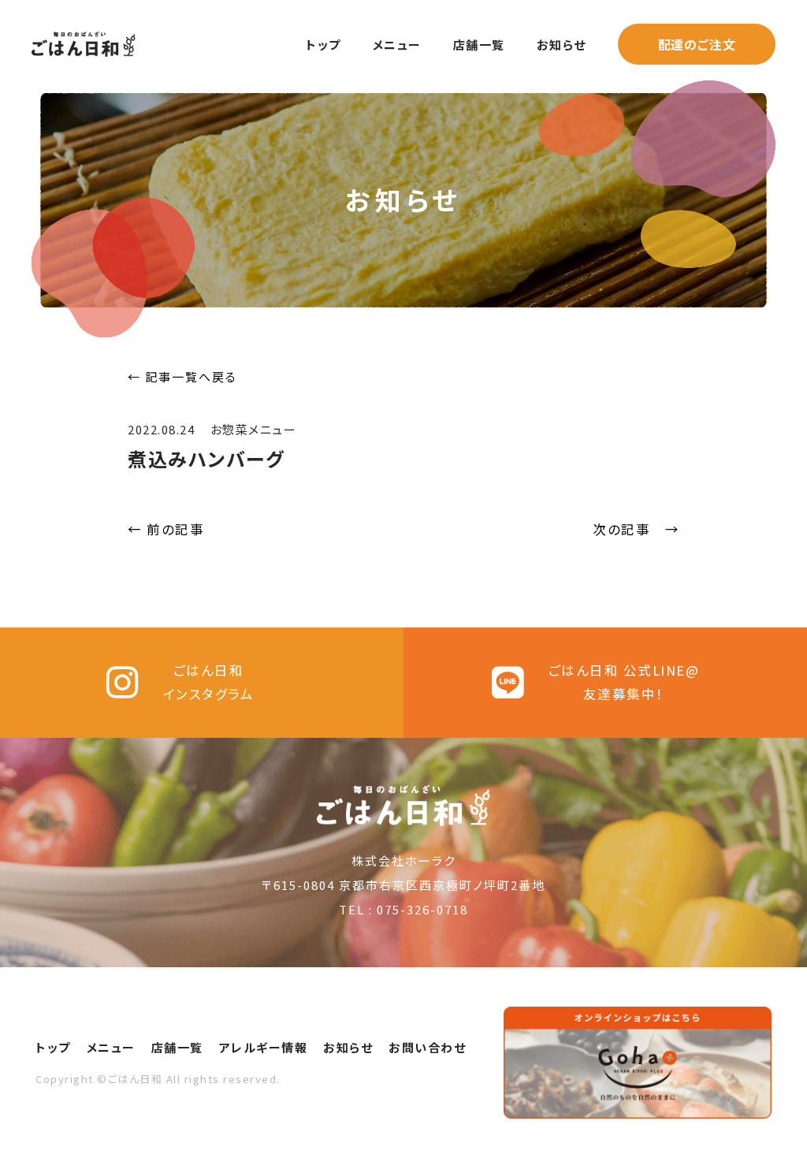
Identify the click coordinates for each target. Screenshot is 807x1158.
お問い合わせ (427, 1047)
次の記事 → (636, 528)
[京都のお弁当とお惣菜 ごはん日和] (84, 38)
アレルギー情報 (263, 1047)
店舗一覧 (479, 44)
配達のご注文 (697, 44)
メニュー (397, 44)
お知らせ (561, 44)
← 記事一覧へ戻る (182, 376)
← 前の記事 (166, 528)
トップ (323, 44)
